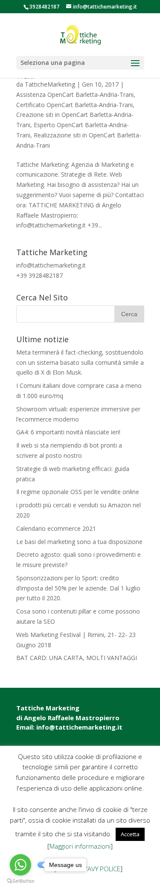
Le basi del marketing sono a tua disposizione (79, 542)
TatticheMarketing (50, 84)
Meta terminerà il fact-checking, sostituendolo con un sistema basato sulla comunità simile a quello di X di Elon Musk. (80, 362)
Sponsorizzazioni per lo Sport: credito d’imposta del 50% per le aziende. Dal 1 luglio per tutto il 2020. (78, 588)
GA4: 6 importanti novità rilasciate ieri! (68, 432)
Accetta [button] (130, 834)
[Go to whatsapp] (20, 864)
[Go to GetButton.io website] (20, 881)
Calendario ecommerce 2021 (56, 528)
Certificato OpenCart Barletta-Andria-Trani (74, 105)
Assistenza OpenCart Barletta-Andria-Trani (75, 94)
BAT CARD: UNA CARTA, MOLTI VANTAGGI (76, 658)
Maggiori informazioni (80, 846)
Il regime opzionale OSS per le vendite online (77, 492)
